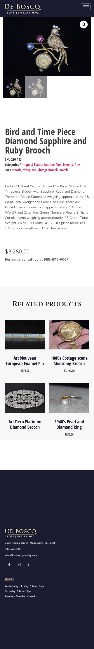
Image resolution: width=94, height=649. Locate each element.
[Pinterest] (29, 564)
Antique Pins (52, 164)
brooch (16, 169)
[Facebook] (9, 564)
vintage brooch (48, 169)
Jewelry (68, 164)
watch (63, 169)
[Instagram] (19, 564)
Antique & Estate (31, 164)
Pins (77, 164)
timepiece (29, 169)
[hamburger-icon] (86, 6)
